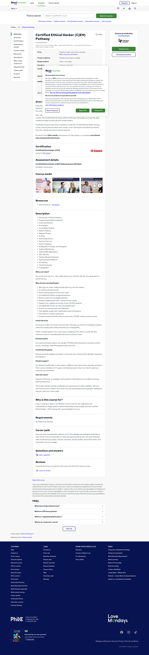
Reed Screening (113, 566)
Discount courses (45, 21)
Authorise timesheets (115, 553)
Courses (41, 3)
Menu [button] (13, 9)
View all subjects (16, 559)
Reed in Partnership (115, 563)
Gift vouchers (15, 576)
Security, (114, 641)
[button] (100, 185)
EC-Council (47, 153)
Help (12, 550)
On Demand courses (75, 21)
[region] (75, 91)
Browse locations (49, 566)
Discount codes (16, 573)
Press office (80, 559)
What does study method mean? (47, 506)
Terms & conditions (131, 641)
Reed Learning (113, 559)
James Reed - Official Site (117, 573)
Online (13, 27)
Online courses (59, 21)
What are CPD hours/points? (46, 511)
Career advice (54, 3)
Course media (19, 50)
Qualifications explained (19, 589)
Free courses (106, 21)
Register (124, 3)
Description (18, 57)
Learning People (123, 36)
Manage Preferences (103, 641)
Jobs (32, 3)
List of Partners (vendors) (54, 105)
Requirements (19, 67)
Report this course (38, 480)
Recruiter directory (49, 556)
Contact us (14, 553)
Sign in (134, 3)
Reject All (82, 110)
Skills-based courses (18, 592)
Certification (18, 41)
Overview (17, 37)
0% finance (14, 579)
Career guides (15, 595)
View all (69, 529)
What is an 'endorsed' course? (46, 522)
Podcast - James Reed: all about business (122, 576)
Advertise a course (17, 602)
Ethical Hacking (28, 27)
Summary (17, 34)
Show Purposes (52, 110)
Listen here (30, 639)
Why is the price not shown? (68, 54)
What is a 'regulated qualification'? (48, 517)
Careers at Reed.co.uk (83, 553)
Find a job (46, 553)
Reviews (17, 77)
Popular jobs (47, 559)
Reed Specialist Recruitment (117, 556)
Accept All (98, 110)
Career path (18, 70)
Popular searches (49, 563)
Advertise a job (48, 576)
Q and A (17, 74)
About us (79, 550)
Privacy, (121, 641)
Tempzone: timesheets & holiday (119, 550)
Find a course (34, 15)
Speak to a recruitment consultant (119, 579)
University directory (17, 582)
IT (19, 27)
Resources (18, 54)
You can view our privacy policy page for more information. (70, 92)
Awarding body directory (19, 586)
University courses (92, 21)
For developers (81, 556)
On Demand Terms (17, 599)
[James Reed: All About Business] (17, 635)
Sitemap (46, 579)
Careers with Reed (114, 569)
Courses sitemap (16, 605)
